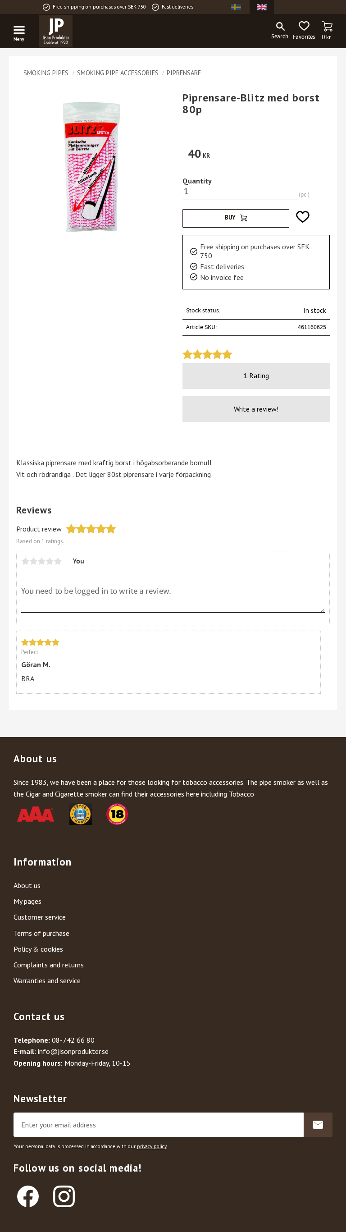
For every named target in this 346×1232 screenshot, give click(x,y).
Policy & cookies (38, 948)
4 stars (50, 561)
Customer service (40, 916)
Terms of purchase (41, 933)
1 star (25, 561)
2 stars (33, 561)
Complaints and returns (49, 964)
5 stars (58, 561)
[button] (23, 32)
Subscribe (318, 1125)
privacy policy (152, 1146)
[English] (262, 7)
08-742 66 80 (73, 1039)
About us (27, 885)
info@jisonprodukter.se (73, 1051)
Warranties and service (47, 980)
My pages (27, 901)
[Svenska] (236, 7)
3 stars (41, 561)
